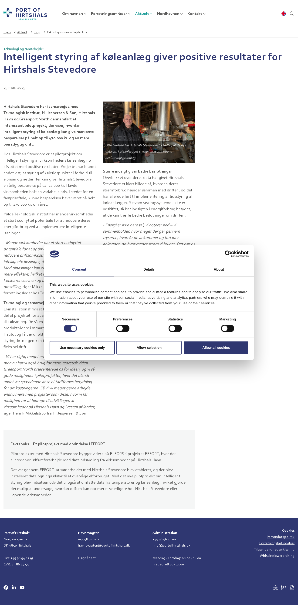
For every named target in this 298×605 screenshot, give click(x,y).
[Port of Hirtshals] (25, 14)
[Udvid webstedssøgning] (292, 14)
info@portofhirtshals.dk (171, 545)
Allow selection (149, 348)
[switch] (122, 328)
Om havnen (72, 14)
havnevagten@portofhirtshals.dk (104, 545)
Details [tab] (149, 269)
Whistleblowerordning (277, 556)
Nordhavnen (168, 14)
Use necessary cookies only (82, 348)
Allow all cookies (216, 348)
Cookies (288, 531)
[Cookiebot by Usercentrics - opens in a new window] (228, 254)
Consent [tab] (79, 269)
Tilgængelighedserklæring (274, 549)
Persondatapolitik (281, 537)
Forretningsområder (109, 14)
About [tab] (219, 269)
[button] (149, 132)
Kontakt (194, 14)
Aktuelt (142, 14)
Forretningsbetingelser (277, 543)
